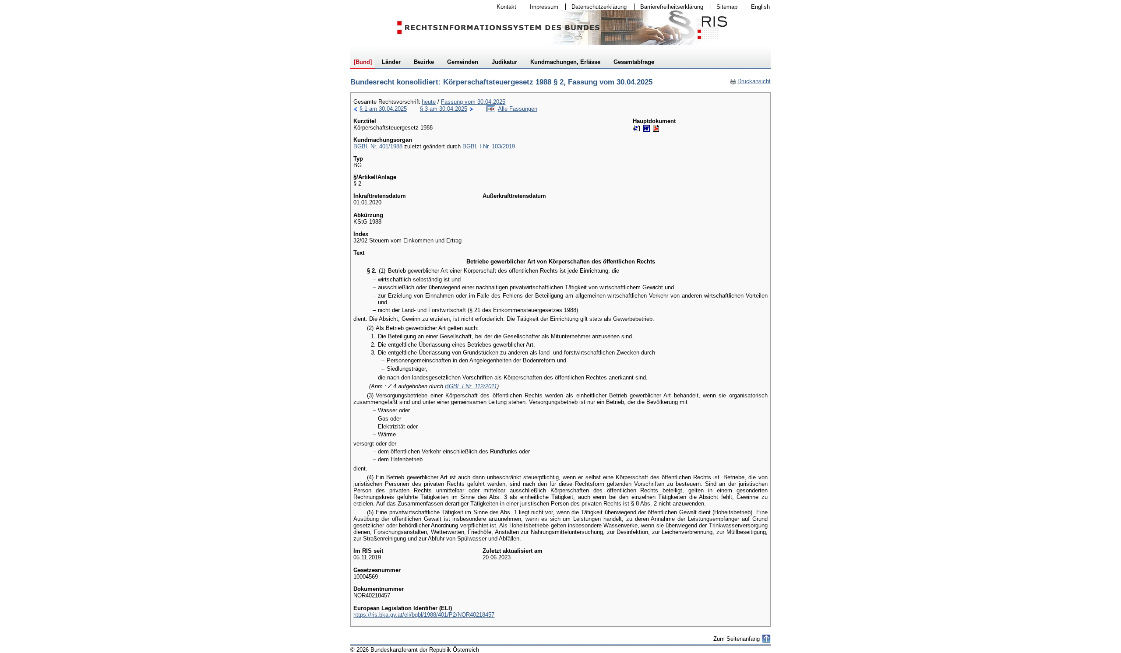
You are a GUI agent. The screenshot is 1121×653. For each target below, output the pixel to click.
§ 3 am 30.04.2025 (443, 108)
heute (429, 101)
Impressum (541, 7)
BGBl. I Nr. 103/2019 (488, 146)
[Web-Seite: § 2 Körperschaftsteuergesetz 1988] (637, 128)
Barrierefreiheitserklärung (669, 7)
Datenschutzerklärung (596, 7)
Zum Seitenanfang (736, 638)
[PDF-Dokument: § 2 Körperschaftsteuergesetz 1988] (656, 128)
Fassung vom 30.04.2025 (473, 101)
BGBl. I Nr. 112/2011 (471, 386)
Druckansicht (750, 81)
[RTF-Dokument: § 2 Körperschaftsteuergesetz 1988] (646, 128)
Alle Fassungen (517, 108)
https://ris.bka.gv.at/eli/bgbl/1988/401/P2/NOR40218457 (423, 614)
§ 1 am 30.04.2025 (383, 108)
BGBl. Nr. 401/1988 (377, 146)
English (760, 7)
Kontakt (503, 7)
